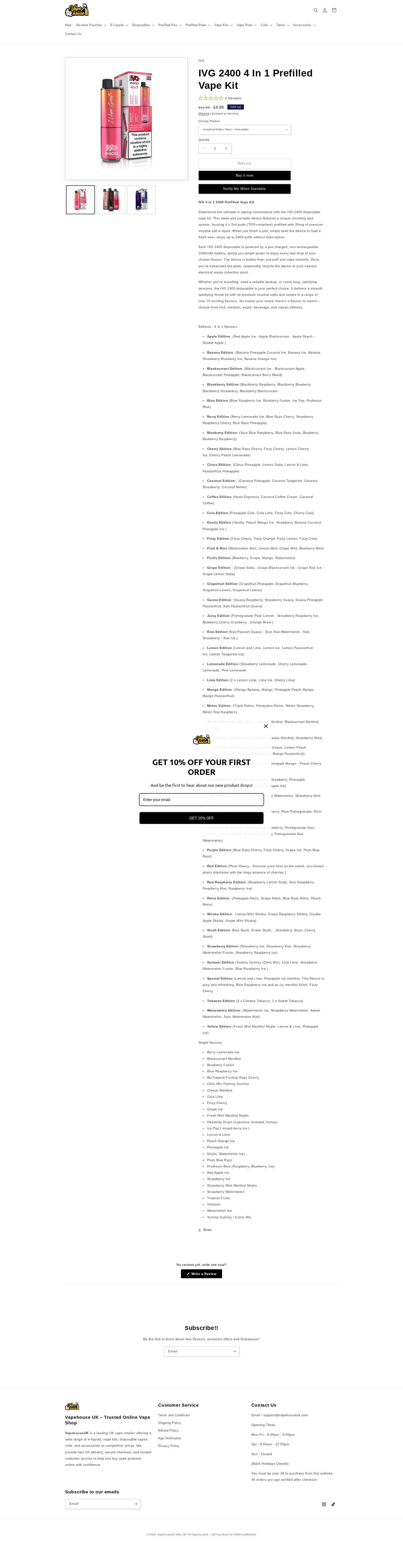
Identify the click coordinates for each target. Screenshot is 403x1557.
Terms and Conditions (174, 1415)
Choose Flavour (209, 120)
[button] (91, 25)
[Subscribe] (234, 1351)
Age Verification (169, 1438)
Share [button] (207, 1230)
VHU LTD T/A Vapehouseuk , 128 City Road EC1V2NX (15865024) (216, 1534)
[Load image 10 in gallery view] (141, 200)
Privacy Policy (169, 1446)
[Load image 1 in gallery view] (80, 200)
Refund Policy (168, 1430)
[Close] (265, 726)
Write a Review (206, 1275)
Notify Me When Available (244, 188)
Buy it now (244, 175)
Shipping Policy (169, 1423)
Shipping (203, 113)
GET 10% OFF (201, 818)
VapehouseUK (166, 1534)
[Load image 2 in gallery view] (111, 200)
